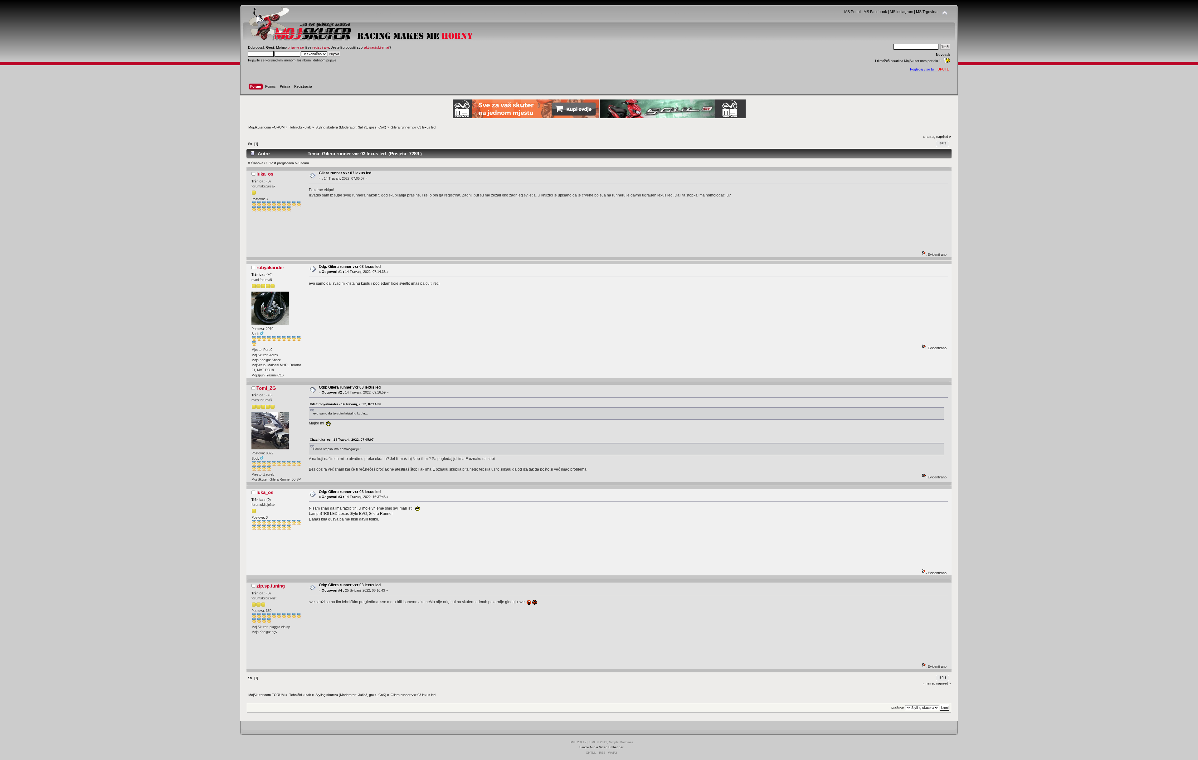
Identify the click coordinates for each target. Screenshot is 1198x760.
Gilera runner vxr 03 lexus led (345, 173)
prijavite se (296, 47)
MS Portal (852, 12)
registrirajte (320, 47)
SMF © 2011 (598, 742)
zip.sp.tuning (270, 585)
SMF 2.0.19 (578, 742)
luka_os (264, 174)
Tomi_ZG (266, 388)
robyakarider (270, 267)
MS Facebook (875, 12)
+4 (269, 274)
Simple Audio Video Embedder (601, 747)
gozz (373, 127)
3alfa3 (362, 127)
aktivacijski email (376, 47)
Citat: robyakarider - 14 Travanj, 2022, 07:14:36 (345, 404)
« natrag (929, 136)
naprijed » (943, 136)
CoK (381, 127)
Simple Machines (621, 742)
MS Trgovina (926, 12)
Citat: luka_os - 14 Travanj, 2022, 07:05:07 (342, 439)
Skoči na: (897, 707)
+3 (269, 395)
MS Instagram (901, 12)
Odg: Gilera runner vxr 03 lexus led (350, 266)
